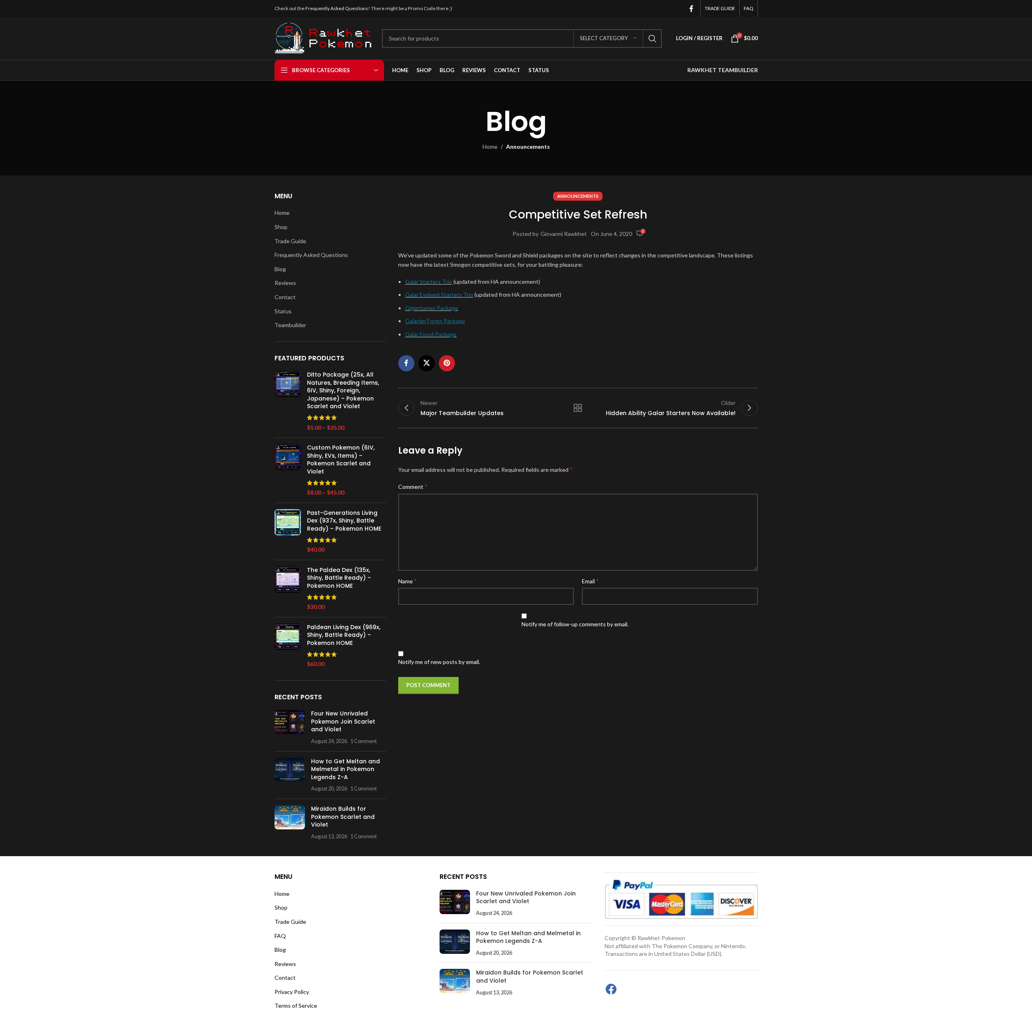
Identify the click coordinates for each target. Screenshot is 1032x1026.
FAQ (280, 935)
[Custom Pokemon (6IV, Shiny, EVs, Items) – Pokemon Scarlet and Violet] (288, 470)
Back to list (578, 408)
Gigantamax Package (431, 307)
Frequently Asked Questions (336, 8)
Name (407, 581)
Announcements (528, 146)
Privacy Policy (292, 991)
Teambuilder (290, 324)
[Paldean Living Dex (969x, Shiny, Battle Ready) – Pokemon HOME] (288, 645)
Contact (285, 296)
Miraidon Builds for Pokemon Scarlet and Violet (343, 817)
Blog (280, 269)
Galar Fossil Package (431, 334)
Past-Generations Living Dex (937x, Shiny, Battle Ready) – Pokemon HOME (344, 521)
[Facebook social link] (691, 8)
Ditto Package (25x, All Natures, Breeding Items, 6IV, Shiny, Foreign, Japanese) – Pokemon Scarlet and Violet (343, 390)
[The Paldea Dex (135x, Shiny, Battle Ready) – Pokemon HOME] (288, 588)
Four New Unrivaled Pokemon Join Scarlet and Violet (343, 721)
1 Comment (363, 741)
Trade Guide (290, 241)
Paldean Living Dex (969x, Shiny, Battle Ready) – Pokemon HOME (343, 635)
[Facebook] (611, 989)
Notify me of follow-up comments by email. (575, 624)
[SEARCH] (652, 38)
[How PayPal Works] (681, 898)
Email (590, 581)
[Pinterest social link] (447, 363)
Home (490, 146)
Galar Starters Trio (428, 281)
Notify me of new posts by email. (439, 661)
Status (283, 311)
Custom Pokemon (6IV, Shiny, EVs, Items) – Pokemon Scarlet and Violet (341, 460)
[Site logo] (324, 37)
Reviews (285, 282)
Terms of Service (296, 1005)
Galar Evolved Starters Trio (439, 294)
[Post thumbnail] (290, 727)
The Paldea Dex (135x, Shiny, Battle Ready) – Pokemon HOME (339, 578)
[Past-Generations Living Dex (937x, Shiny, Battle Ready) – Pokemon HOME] (288, 531)
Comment (412, 486)
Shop (281, 226)
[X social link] (426, 363)
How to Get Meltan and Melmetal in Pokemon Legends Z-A (345, 769)
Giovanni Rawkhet (564, 233)
